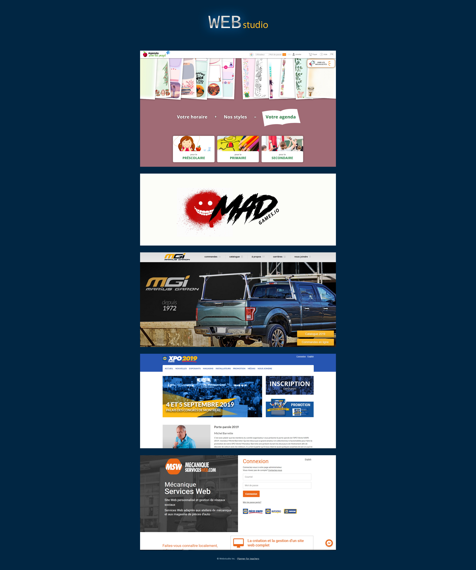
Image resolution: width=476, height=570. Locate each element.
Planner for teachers (248, 558)
